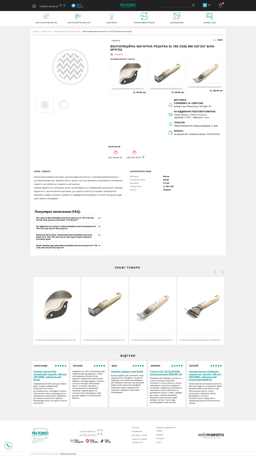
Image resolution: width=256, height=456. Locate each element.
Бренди (159, 434)
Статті (158, 442)
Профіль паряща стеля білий (127, 371)
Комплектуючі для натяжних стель (67, 31)
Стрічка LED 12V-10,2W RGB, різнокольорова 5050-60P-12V (166, 373)
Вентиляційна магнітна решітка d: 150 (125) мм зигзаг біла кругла (107, 31)
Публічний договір (68, 454)
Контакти (160, 438)
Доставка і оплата (139, 435)
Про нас (135, 427)
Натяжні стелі (46, 31)
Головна (35, 31)
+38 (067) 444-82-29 (48, 6)
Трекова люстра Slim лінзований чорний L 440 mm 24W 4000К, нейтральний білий (50, 375)
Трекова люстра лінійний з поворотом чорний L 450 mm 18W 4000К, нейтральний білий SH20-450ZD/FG (205, 375)
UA (205, 5)
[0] (220, 5)
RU (209, 5)
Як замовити (137, 431)
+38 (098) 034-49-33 (87, 435)
